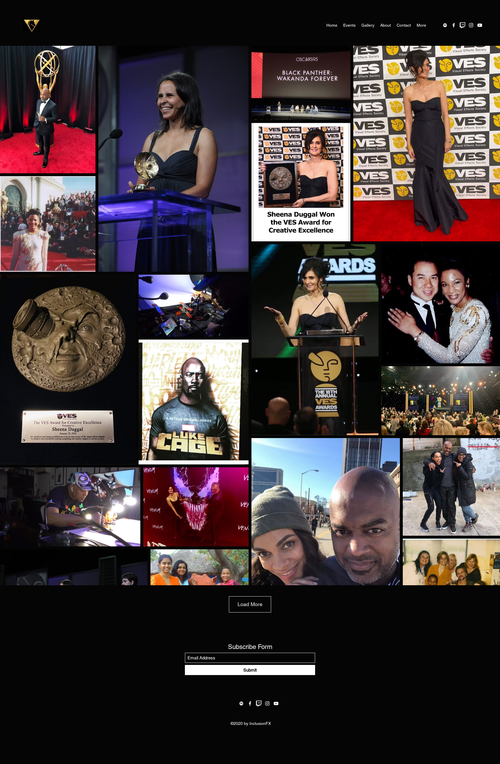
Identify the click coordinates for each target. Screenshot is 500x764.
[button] (349, 25)
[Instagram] (471, 25)
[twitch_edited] (259, 703)
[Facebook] (454, 25)
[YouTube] (480, 25)
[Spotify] (445, 25)
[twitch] (462, 25)
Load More (250, 604)
